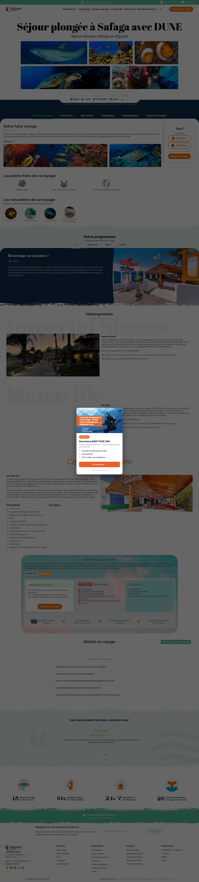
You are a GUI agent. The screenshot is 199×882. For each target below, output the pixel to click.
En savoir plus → (99, 464)
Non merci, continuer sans (99, 470)
